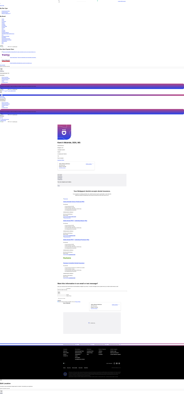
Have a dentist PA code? (3, 73)
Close (58, 185)
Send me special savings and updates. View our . (70, 301)
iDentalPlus (4, 37)
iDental (3, 22)
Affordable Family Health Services (8, 33)
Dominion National (5, 32)
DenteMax (4, 25)
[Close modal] (1, 380)
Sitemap (64, 367)
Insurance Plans (61, 160)
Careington (4, 21)
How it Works (2, 75)
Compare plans (60, 179)
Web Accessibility (74, 367)
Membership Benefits (6, 78)
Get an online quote (72, 216)
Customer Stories (5, 79)
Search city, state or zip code (5, 66)
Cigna (3, 20)
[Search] (1, 90)
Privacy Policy (77, 301)
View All (1, 45)
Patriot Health (4, 26)
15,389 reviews (15, 46)
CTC (3, 43)
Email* (68, 294)
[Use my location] (1, 69)
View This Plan (66, 216)
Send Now (59, 300)
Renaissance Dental (5, 36)
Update (1, 393)
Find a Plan (2, 5)
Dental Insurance (5, 12)
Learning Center (5, 82)
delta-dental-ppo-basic (6, 38)
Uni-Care (3, 30)
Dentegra (3, 31)
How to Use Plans (5, 77)
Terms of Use (69, 367)
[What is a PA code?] (8, 73)
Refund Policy (86, 367)
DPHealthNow (4, 41)
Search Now (2, 71)
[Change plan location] (59, 1)
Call (72, 235)
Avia (2, 28)
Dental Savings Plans (6, 11)
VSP (2, 42)
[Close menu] (1, 92)
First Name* (69, 288)
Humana (3, 27)
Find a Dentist (2, 97)
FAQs (3, 106)
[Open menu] (0, 3)
